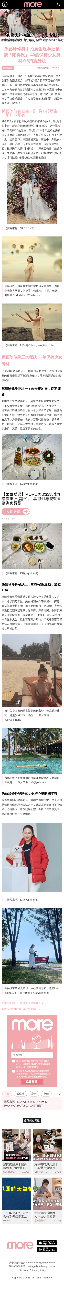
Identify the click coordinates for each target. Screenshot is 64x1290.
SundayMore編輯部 (9, 1171)
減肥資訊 (7, 68)
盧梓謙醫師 (40, 1220)
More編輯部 (43, 67)
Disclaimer (24, 1270)
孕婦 (46, 1093)
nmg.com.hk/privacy (38, 1064)
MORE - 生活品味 (9, 1220)
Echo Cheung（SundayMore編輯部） (41, 1171)
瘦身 (34, 1093)
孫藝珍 (20, 1093)
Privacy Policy (39, 1270)
